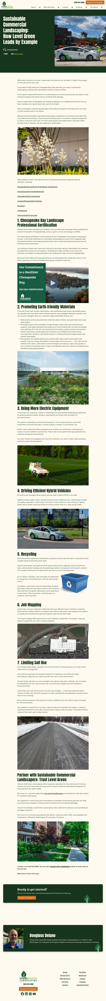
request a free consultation (60, 866)
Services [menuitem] (65, 982)
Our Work (94, 7)
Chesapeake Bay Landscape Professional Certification (37, 187)
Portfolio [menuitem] (82, 972)
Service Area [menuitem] (65, 975)
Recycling (21, 206)
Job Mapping (22, 210)
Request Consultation (95, 2)
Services (79, 7)
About (33, 7)
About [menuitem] (65, 972)
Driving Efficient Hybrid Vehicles (29, 201)
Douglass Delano (12, 49)
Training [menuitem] (82, 982)
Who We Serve (49, 7)
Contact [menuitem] (82, 978)
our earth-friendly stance (53, 793)
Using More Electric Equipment (28, 196)
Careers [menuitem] (65, 985)
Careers (65, 7)
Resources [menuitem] (82, 975)
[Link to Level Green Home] (28, 976)
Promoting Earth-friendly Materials (30, 191)
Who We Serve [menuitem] (65, 978)
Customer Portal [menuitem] (83, 985)
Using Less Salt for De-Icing (27, 215)
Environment (18, 54)
